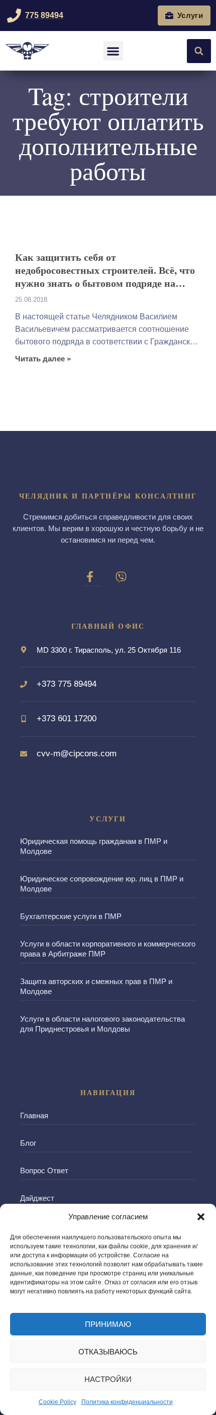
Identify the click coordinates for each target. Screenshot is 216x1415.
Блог (28, 1143)
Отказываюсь (108, 1351)
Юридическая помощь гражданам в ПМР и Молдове (93, 846)
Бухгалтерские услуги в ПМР (71, 916)
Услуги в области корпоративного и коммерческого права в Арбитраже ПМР (107, 948)
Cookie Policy (57, 1401)
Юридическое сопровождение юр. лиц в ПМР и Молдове (101, 883)
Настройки (108, 1379)
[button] (201, 1217)
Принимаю (108, 1324)
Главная (34, 1115)
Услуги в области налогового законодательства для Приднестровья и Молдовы (102, 1024)
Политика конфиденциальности (127, 1401)
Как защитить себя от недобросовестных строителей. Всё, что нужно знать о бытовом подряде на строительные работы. (105, 270)
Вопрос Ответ (44, 1170)
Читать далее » (43, 359)
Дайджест (37, 1198)
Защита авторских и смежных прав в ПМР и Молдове (96, 986)
